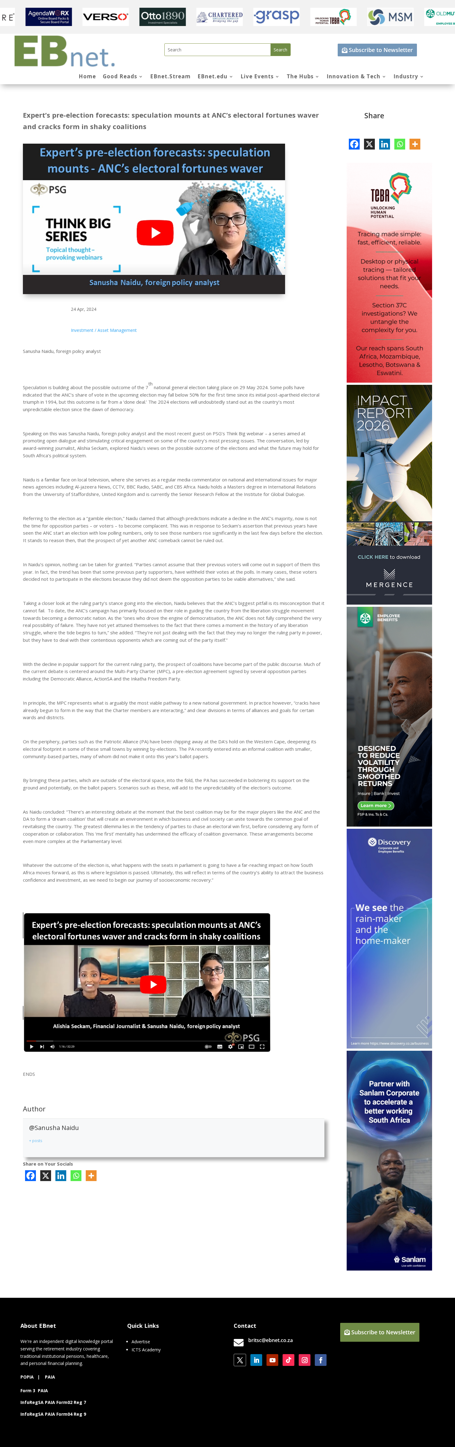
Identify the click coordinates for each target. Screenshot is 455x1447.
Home (87, 77)
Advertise (141, 1342)
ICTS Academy (146, 1350)
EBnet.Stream (170, 77)
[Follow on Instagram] (304, 1360)
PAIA (50, 1377)
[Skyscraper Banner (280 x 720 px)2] (389, 381)
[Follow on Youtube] (272, 1360)
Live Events (257, 77)
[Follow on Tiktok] (288, 1360)
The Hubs (300, 77)
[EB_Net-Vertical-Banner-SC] (389, 1269)
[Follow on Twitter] (240, 1360)
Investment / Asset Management (104, 330)
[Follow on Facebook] (321, 1360)
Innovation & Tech (353, 77)
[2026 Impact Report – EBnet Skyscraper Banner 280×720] (389, 603)
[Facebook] (30, 1176)
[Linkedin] (61, 1176)
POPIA (27, 1377)
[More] (91, 1176)
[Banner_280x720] (389, 825)
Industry (405, 77)
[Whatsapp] (76, 1176)
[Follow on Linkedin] (256, 1360)
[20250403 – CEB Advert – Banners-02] (389, 1047)
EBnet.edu (212, 77)
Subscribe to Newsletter (381, 50)
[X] (46, 1176)
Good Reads (120, 77)
